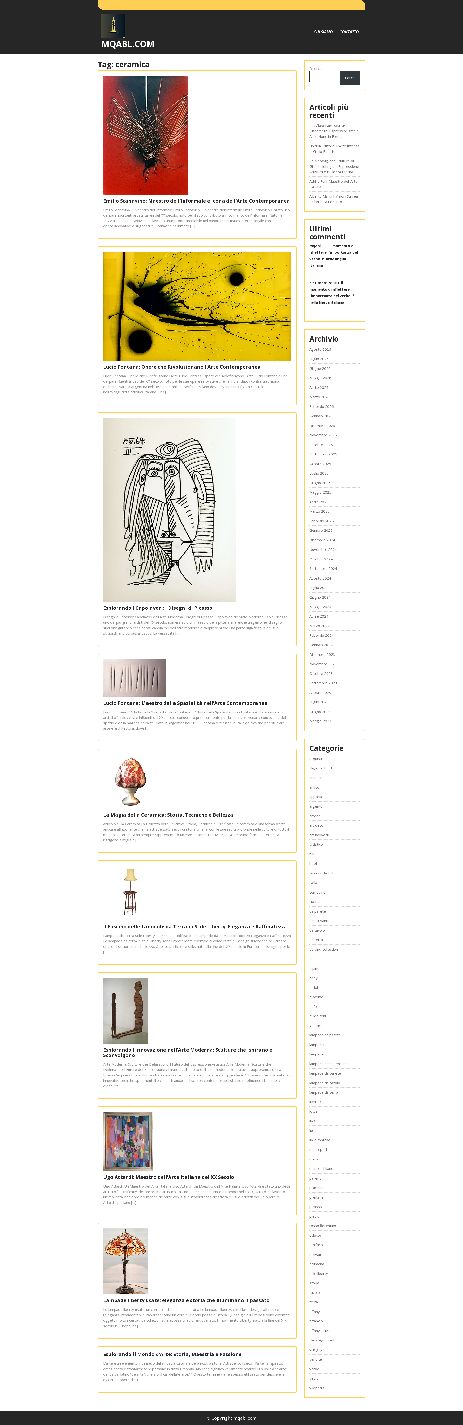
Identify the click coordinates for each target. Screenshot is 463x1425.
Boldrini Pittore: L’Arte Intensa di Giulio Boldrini (334, 148)
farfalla (314, 987)
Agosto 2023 (320, 692)
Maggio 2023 (320, 721)
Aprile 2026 (318, 387)
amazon (315, 777)
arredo (315, 815)
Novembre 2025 (323, 435)
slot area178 (320, 282)
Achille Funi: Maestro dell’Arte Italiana (333, 184)
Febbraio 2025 (321, 520)
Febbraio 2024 (321, 635)
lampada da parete (325, 1035)
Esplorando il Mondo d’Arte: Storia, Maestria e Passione (172, 1354)
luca (312, 1120)
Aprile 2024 (318, 616)
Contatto (349, 32)
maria (314, 1159)
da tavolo (317, 930)
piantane (316, 1197)
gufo (313, 1006)
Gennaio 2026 (321, 415)
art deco (316, 825)
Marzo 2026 (319, 396)
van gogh (317, 1349)
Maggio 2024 (320, 606)
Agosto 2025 (320, 463)
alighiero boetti (321, 768)
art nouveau (319, 834)
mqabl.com (128, 43)
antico (314, 787)
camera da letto (322, 873)
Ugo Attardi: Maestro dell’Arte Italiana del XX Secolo (168, 1177)
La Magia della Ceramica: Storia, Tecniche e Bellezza (168, 814)
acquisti (315, 758)
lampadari (317, 1044)
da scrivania (319, 920)
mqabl (315, 245)
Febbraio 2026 (321, 406)
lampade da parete (325, 1073)
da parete (317, 911)
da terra (316, 939)
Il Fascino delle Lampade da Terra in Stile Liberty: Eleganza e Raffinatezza (195, 926)
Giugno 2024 (320, 597)
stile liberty (318, 1273)
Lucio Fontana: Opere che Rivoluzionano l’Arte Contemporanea (182, 366)
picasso (315, 1206)
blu (311, 854)
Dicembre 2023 (322, 654)
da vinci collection (323, 949)
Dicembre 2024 (322, 540)
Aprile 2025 (318, 501)
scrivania (316, 1254)
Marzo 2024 (319, 625)
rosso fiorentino (322, 1225)
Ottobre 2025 (321, 444)
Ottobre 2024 (321, 559)
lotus (313, 1111)
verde (314, 1368)
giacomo (316, 996)
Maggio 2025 (320, 492)
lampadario (318, 1054)
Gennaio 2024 (321, 644)
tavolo (314, 1292)
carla (313, 882)
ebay (313, 977)
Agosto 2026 (320, 349)
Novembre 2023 (323, 663)
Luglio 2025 (319, 473)
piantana (316, 1187)
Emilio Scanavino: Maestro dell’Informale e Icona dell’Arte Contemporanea (196, 200)
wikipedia (317, 1387)
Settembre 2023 (323, 682)
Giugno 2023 (320, 711)
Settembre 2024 (323, 568)
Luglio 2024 (319, 587)
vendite (315, 1359)
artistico (316, 844)
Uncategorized (321, 1340)
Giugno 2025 (320, 482)
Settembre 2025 (323, 454)
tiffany (314, 1311)
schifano (316, 1244)
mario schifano (321, 1168)
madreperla (319, 1149)
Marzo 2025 (319, 511)
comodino (317, 892)
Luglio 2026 (319, 358)
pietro (314, 1216)
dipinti (314, 968)
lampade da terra (323, 1092)
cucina (314, 901)
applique (316, 796)
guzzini (315, 1025)
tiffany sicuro (320, 1330)
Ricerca (315, 68)
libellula (315, 1101)
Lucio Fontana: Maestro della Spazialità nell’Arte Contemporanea (185, 703)
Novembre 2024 (323, 549)
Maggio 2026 (320, 377)
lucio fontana (319, 1140)
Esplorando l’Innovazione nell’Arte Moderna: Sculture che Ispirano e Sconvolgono (187, 1052)
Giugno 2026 (320, 368)
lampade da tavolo (324, 1082)
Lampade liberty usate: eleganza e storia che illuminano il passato (186, 1300)
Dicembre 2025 (322, 425)
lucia (312, 1130)
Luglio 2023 (319, 701)
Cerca (349, 77)
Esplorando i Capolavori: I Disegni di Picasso (157, 608)
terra (313, 1301)
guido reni (317, 1015)
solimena (316, 1263)
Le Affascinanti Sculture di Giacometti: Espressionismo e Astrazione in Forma (334, 131)
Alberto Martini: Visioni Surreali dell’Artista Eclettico (334, 199)
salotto (315, 1235)
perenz (315, 1178)
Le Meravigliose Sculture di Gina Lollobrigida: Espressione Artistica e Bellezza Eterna (334, 166)
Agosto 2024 (320, 578)
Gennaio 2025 (321, 530)
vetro (314, 1378)
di (310, 958)
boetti (314, 863)
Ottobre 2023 (321, 673)
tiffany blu (317, 1321)
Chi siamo (323, 32)
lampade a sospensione (329, 1063)
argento (316, 806)
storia (314, 1282)
